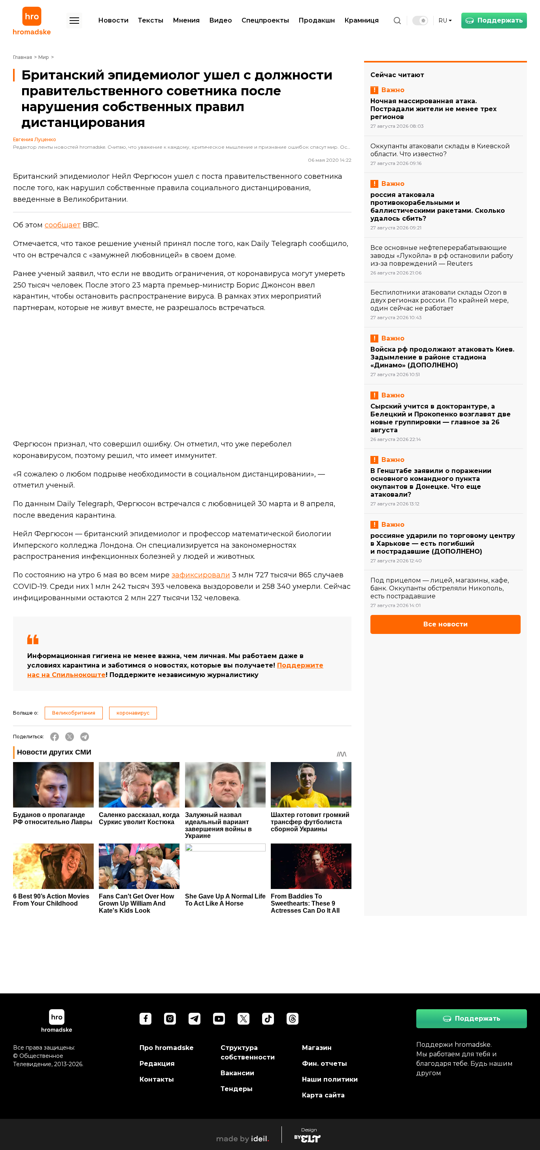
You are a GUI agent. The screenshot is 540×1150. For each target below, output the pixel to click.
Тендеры (237, 1089)
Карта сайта (323, 1095)
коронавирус (133, 713)
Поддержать (500, 20)
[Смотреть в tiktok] (268, 1019)
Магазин (317, 1048)
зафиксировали (201, 575)
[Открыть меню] (74, 20)
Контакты (157, 1079)
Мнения (186, 20)
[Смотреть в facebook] (145, 1019)
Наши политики (330, 1079)
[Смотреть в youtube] (219, 1019)
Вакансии (237, 1073)
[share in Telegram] (84, 736)
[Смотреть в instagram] (170, 1019)
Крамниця (361, 20)
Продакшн (316, 20)
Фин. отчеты (324, 1063)
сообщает (63, 225)
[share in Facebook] (54, 736)
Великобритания (73, 713)
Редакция (157, 1063)
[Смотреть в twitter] (243, 1019)
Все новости (445, 624)
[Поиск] (397, 20)
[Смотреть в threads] (292, 1019)
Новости (113, 20)
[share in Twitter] (69, 736)
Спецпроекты (265, 20)
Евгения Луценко (34, 139)
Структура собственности (248, 1052)
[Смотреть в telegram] (194, 1019)
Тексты (150, 20)
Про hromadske (167, 1048)
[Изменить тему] (420, 20)
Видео (220, 20)
